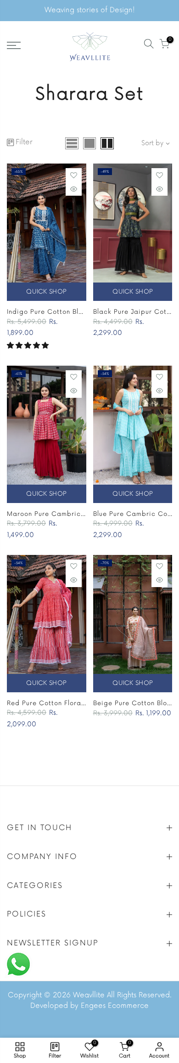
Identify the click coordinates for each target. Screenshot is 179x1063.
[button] (28, 345)
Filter (24, 142)
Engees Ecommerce (115, 1005)
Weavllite (89, 995)
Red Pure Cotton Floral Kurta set (61, 703)
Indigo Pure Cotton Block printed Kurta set (78, 312)
